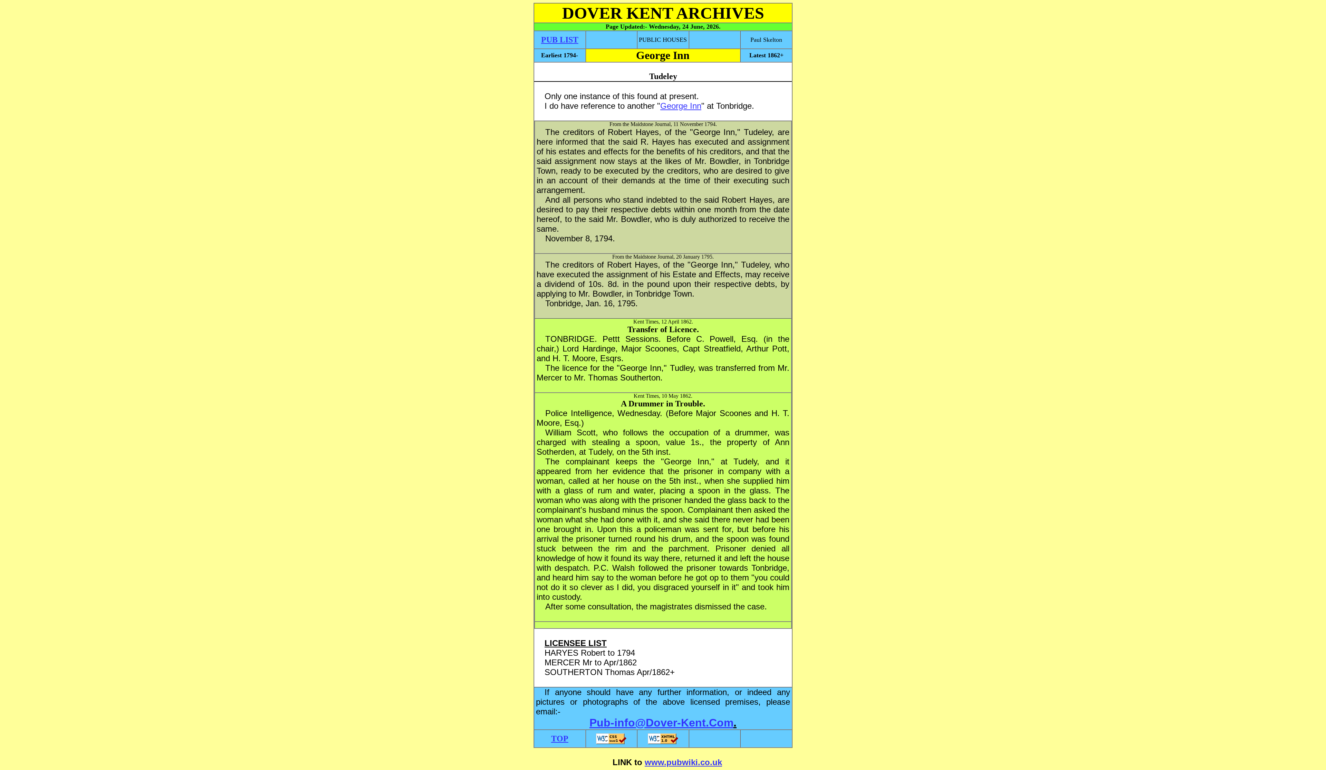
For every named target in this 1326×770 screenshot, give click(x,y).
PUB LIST (559, 39)
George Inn (680, 105)
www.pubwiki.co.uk (683, 762)
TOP (559, 738)
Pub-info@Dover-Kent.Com (661, 722)
